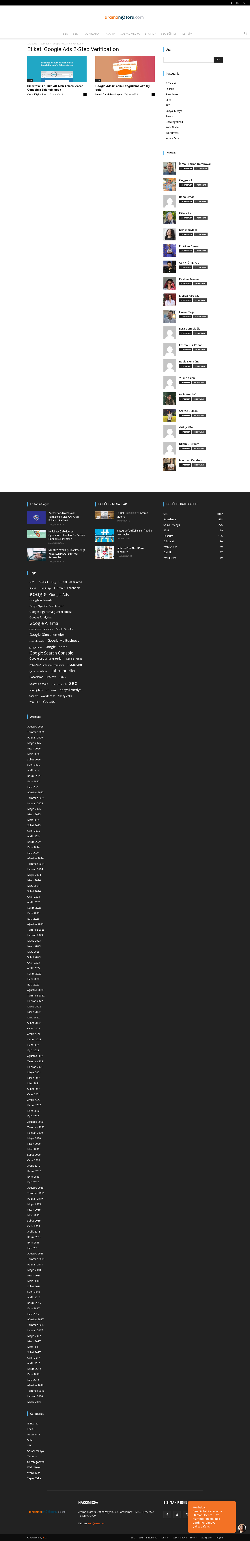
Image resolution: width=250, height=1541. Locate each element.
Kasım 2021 (34, 1039)
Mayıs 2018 (34, 1270)
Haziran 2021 (35, 1067)
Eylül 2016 (33, 1379)
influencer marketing (53, 664)
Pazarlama (91, 33)
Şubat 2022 (34, 1023)
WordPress (172, 132)
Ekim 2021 (33, 1045)
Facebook (73, 588)
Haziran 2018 (35, 1264)
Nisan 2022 (34, 1012)
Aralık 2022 (33, 968)
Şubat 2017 (34, 1352)
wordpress (48, 696)
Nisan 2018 (34, 1275)
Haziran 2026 (35, 737)
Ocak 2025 (33, 831)
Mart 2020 (33, 1149)
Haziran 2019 (35, 1198)
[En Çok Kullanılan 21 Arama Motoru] (104, 515)
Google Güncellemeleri (47, 635)
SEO (65, 33)
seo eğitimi (36, 690)
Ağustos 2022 (35, 990)
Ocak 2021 (33, 1094)
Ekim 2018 (33, 1242)
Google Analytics (40, 617)
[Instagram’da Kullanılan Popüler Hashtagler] (104, 535)
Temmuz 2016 (35, 1390)
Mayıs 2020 (34, 1138)
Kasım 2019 (34, 1171)
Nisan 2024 (34, 880)
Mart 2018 (33, 1281)
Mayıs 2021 (34, 1072)
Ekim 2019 (33, 1176)
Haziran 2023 (35, 935)
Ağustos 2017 (35, 1319)
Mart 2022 (33, 1017)
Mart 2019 (33, 1215)
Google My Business (63, 640)
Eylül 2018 (33, 1248)
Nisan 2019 (34, 1209)
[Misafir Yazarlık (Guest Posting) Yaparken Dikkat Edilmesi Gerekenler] (36, 554)
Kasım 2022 (34, 973)
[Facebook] (231, 2)
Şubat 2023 (34, 957)
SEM (76, 33)
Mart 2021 (33, 1083)
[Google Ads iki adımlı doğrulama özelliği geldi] (125, 69)
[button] (245, 34)
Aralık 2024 (33, 836)
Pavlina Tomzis (189, 279)
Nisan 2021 (34, 1078)
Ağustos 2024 (35, 858)
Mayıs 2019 (34, 1204)
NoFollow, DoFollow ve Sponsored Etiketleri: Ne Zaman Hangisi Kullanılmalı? (66, 535)
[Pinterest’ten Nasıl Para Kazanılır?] (104, 552)
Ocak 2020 (33, 1160)
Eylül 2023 (33, 918)
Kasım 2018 (34, 1237)
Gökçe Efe (186, 427)
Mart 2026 (33, 754)
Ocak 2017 (33, 1357)
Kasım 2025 (34, 776)
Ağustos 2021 (35, 1056)
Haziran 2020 (35, 1132)
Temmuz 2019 (35, 1193)
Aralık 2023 (33, 902)
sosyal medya (71, 690)
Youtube (49, 702)
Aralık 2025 (33, 770)
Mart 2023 (33, 951)
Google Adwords (41, 600)
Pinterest (51, 677)
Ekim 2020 (33, 1110)
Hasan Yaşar (187, 312)
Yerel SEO (34, 702)
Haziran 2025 (35, 803)
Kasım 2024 (34, 842)
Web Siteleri (173, 127)
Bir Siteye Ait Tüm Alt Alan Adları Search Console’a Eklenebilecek (55, 87)
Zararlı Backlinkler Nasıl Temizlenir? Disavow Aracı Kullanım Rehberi (63, 517)
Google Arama (43, 623)
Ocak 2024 (33, 896)
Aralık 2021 (33, 1034)
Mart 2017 (33, 1347)
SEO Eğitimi (168, 33)
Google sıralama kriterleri (46, 659)
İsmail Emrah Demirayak (108, 94)
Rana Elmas (186, 197)
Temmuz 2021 (35, 1061)
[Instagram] (237, 2)
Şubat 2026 (34, 759)
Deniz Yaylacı (188, 229)
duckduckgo (45, 588)
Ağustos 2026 (35, 726)
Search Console (38, 684)
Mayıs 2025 (34, 809)
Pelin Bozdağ (187, 394)
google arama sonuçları (41, 629)
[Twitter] (243, 2)
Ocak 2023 (33, 962)
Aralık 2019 (33, 1165)
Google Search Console (51, 653)
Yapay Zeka (172, 138)
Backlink (43, 582)
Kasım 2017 (34, 1303)
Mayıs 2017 (34, 1336)
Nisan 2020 (34, 1143)
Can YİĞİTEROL (189, 262)
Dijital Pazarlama (70, 582)
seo (73, 683)
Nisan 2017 (34, 1341)
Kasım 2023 (34, 907)
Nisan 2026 (34, 748)
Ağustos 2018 (35, 1253)
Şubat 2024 (34, 891)
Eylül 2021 (33, 1050)
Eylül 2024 (33, 852)
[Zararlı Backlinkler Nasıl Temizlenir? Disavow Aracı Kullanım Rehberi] (36, 517)
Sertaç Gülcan (188, 411)
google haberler (37, 641)
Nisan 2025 (34, 814)
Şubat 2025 (34, 825)
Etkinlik (150, 33)
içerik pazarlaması (39, 671)
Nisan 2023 (34, 946)
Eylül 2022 (33, 984)
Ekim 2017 (33, 1308)
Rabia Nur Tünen (190, 361)
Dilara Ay (185, 213)
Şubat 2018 (34, 1286)
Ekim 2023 (33, 913)
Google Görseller (64, 629)
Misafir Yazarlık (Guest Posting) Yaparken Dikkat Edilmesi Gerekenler (66, 554)
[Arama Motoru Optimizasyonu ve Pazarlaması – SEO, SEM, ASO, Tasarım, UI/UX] (125, 17)
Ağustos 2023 (35, 924)
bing (53, 582)
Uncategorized (174, 122)
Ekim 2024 (33, 847)
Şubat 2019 (34, 1220)
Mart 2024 (33, 885)
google (38, 594)
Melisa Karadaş (189, 295)
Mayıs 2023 (34, 940)
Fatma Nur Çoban (190, 345)
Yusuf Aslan (187, 378)
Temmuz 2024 (35, 863)
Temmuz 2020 (35, 1127)
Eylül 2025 (33, 787)
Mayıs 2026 (34, 743)
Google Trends (74, 658)
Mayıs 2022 (34, 1006)
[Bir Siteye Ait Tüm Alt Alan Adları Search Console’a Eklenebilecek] (57, 69)
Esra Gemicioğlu (189, 328)
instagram (74, 664)
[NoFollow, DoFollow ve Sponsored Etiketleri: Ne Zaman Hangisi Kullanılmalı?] (36, 534)
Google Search (56, 647)
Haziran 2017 (35, 1330)
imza (45, 1537)
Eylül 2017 (33, 1314)
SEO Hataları (51, 690)
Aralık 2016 (33, 1363)
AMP (32, 582)
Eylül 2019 (33, 1182)
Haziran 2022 (35, 1001)
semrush (62, 683)
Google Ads (59, 594)
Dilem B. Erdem (189, 444)
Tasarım (109, 33)
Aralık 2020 (33, 1099)
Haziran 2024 (35, 869)
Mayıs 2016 (34, 1401)
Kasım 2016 (34, 1368)
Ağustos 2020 (35, 1121)
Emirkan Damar (189, 246)
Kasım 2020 (34, 1105)
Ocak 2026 (33, 765)
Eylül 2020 (33, 1116)
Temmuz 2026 (35, 732)
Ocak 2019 (33, 1226)
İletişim (187, 33)
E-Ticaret (171, 83)
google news (35, 647)
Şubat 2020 (34, 1154)
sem (53, 684)
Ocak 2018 (33, 1292)
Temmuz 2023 (35, 929)
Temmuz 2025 (35, 798)
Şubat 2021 (34, 1089)
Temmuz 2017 (35, 1325)
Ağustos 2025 (35, 792)
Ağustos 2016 (35, 1385)
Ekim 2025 (33, 781)
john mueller (64, 670)
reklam (62, 677)
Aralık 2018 (33, 1231)
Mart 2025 (33, 820)
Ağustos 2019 (35, 1187)
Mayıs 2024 (34, 874)
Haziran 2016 (35, 1396)
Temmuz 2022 (35, 995)
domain (33, 588)
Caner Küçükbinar (37, 94)
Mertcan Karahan (190, 460)
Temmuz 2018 (35, 1259)
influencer (35, 664)
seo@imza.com (97, 1523)
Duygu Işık (186, 180)
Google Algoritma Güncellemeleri (46, 606)
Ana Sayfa (32, 43)
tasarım (33, 696)
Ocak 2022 (33, 1028)
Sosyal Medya (130, 33)
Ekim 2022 (33, 979)
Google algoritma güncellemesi (50, 612)
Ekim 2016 (33, 1374)
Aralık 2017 (33, 1297)
